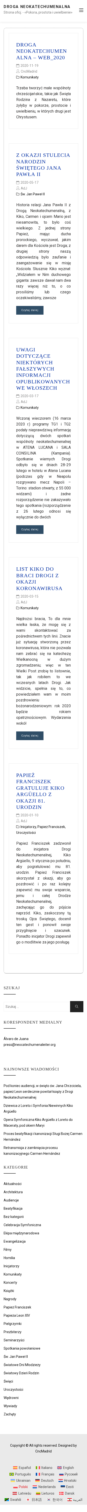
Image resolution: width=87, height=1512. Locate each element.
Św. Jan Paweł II (33, 194)
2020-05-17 (29, 182)
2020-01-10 (29, 815)
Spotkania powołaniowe (22, 1348)
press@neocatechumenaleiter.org (30, 1045)
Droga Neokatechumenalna (37, 6)
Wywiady (10, 1406)
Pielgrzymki (13, 1324)
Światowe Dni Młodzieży (22, 1365)
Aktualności (13, 1184)
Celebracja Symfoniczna (22, 1225)
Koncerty (10, 1282)
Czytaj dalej (29, 310)
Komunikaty (30, 77)
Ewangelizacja (15, 1241)
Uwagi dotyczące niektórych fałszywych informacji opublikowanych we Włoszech (43, 369)
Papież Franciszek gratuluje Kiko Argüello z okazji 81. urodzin (40, 791)
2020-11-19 (29, 66)
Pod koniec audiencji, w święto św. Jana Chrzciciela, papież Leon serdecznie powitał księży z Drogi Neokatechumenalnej (42, 1091)
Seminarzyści (14, 1340)
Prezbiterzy (13, 1332)
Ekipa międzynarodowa (21, 1233)
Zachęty (10, 1414)
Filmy (8, 1250)
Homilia (9, 1258)
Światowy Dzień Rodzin (21, 1373)
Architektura (13, 1192)
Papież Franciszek (51, 827)
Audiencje (11, 1200)
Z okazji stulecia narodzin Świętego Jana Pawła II (43, 164)
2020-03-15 (29, 596)
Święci (8, 1381)
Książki (9, 1291)
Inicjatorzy (28, 827)
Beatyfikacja (13, 1208)
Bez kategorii (14, 1217)
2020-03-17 (29, 396)
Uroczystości (26, 833)
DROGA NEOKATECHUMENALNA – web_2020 (41, 51)
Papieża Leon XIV (17, 1315)
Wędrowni (11, 1398)
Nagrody (10, 1299)
